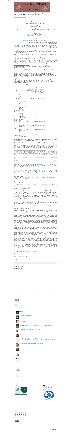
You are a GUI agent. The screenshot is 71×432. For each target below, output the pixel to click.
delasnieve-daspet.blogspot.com (24, 423)
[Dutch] (25, 413)
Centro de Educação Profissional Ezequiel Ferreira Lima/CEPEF (28, 338)
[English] (16, 413)
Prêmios (30, 13)
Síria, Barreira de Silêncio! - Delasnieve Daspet (26, 315)
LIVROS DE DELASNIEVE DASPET (35, 14)
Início (28, 14)
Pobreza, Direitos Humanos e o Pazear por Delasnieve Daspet (28, 324)
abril (17, 369)
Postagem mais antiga (54, 292)
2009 (16, 382)
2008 (16, 383)
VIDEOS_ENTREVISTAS (43, 13)
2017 (16, 361)
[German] (20, 413)
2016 (16, 374)
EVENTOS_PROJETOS (36, 13)
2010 (16, 381)
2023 (16, 359)
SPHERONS (17, 18)
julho (17, 366)
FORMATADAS (16, 14)
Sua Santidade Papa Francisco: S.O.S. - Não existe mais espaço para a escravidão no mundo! (32, 329)
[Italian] (23, 413)
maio (17, 368)
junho (17, 367)
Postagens (17, 305)
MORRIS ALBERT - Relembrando (23, 311)
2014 (16, 376)
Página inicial (35, 292)
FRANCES (20, 14)
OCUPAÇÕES (26, 13)
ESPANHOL (25, 14)
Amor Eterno (21, 13)
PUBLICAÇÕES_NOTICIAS (51, 13)
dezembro (18, 362)
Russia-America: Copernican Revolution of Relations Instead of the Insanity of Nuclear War (31, 343)
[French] (18, 413)
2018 (16, 360)
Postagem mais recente (17, 292)
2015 (16, 375)
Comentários (18, 307)
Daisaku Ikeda (21, 352)
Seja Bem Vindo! (16, 13)
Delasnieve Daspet (17, 300)
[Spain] (22, 413)
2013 (16, 377)
